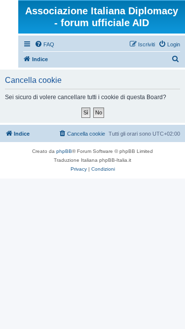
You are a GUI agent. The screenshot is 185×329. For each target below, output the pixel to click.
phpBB (64, 151)
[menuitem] (44, 44)
